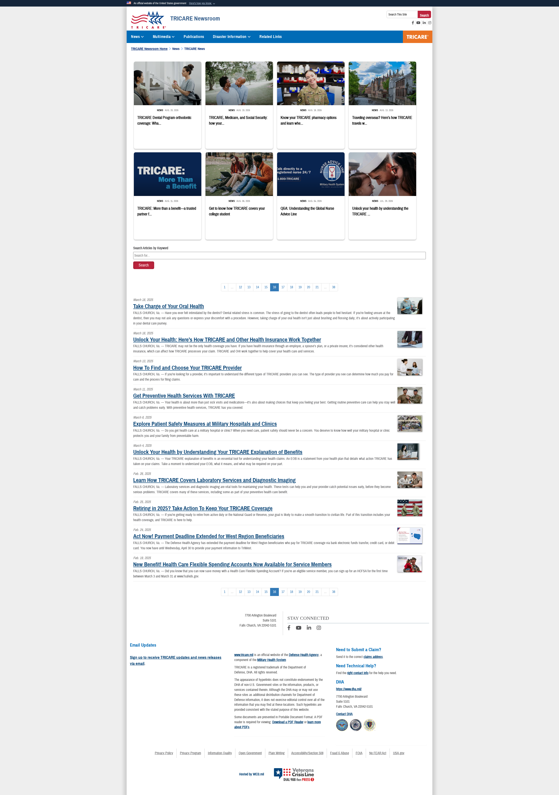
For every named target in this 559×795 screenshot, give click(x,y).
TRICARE (417, 37)
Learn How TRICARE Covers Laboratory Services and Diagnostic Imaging (214, 480)
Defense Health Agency (304, 655)
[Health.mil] (356, 724)
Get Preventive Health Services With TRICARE (184, 395)
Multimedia (162, 36)
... (232, 287)
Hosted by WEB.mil (251, 774)
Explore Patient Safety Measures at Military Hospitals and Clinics (205, 423)
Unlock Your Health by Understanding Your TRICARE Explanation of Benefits (217, 451)
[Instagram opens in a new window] (429, 23)
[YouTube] (298, 628)
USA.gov (398, 753)
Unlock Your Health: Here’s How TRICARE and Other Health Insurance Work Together (227, 339)
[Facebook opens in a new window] (413, 23)
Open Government (250, 753)
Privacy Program (190, 753)
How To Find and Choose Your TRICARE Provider (187, 367)
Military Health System (271, 660)
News (135, 36)
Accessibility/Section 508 (307, 753)
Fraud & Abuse (339, 753)
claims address (373, 657)
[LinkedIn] (309, 628)
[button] (202, 3)
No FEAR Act (377, 753)
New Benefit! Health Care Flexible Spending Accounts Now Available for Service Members (232, 564)
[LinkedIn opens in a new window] (424, 23)
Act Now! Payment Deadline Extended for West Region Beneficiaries (208, 536)
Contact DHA (344, 714)
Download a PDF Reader (287, 722)
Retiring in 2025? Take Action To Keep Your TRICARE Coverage (203, 508)
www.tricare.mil (243, 655)
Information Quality (220, 753)
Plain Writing (277, 753)
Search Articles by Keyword (150, 248)
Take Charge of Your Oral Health (168, 306)
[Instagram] (319, 628)
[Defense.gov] (342, 724)
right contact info (357, 673)
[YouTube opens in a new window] (418, 23)
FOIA (359, 753)
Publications (194, 36)
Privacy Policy (164, 753)
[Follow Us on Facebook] (288, 628)
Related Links (270, 36)
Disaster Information (230, 36)
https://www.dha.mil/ (349, 689)
